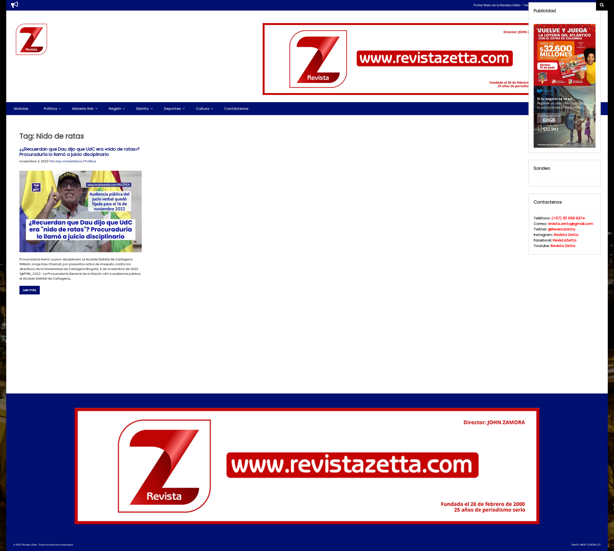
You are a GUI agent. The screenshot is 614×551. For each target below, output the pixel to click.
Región (115, 108)
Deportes (172, 108)
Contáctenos (236, 108)
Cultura (202, 108)
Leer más (29, 290)
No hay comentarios (66, 161)
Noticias (21, 108)
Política (50, 108)
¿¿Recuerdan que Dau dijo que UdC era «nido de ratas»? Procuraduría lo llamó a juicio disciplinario (79, 151)
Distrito (142, 108)
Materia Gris (83, 108)
